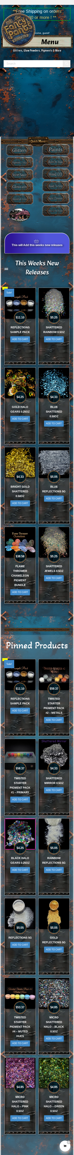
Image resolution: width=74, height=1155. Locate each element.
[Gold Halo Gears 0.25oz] (20, 382)
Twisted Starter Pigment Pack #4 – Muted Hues (20, 1027)
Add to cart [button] (20, 339)
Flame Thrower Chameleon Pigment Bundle (20, 576)
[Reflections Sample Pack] (20, 303)
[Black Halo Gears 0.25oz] (20, 833)
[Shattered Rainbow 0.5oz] (54, 303)
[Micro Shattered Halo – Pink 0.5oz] (20, 1072)
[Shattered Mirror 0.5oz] (54, 754)
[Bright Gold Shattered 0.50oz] (20, 462)
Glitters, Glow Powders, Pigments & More (37, 50)
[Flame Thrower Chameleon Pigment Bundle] (20, 542)
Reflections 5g (20, 937)
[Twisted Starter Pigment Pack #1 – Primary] (20, 754)
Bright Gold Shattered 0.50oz (20, 491)
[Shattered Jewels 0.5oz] (54, 542)
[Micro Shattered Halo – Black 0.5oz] (54, 993)
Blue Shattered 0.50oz (54, 411)
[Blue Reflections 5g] (54, 462)
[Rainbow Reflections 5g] (54, 833)
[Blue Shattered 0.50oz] (54, 382)
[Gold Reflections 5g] (54, 913)
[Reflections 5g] (20, 913)
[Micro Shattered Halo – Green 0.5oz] (54, 1072)
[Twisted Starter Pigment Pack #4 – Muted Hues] (20, 993)
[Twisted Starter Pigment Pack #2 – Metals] (54, 674)
